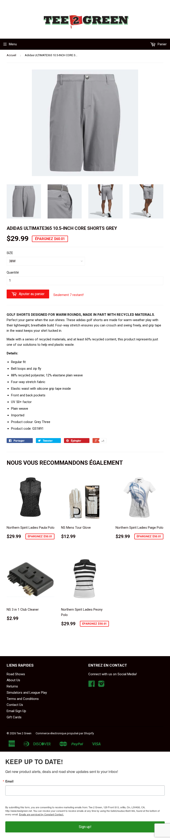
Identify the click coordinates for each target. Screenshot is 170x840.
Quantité (13, 272)
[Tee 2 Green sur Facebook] (91, 685)
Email (9, 781)
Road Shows (16, 674)
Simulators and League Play (27, 693)
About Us (13, 680)
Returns (12, 686)
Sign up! (85, 827)
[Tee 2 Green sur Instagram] (101, 685)
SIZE (10, 253)
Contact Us (15, 705)
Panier (162, 44)
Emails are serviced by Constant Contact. (41, 814)
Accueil (11, 55)
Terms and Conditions (23, 699)
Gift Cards (14, 717)
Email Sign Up (16, 711)
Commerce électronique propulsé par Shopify (65, 733)
